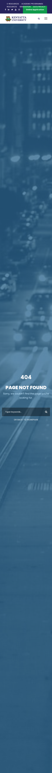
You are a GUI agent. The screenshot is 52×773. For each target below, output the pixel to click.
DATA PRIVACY (39, 6)
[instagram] (19, 9)
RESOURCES (12, 6)
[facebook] (5, 9)
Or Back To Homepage (26, 419)
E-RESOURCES (13, 4)
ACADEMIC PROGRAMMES (32, 4)
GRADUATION (25, 6)
